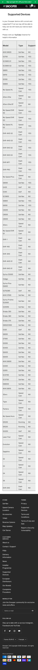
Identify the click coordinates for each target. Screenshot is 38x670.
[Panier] (30, 6)
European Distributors (7, 580)
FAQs (4, 551)
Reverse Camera (9, 522)
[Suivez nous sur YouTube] (19, 631)
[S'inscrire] (32, 610)
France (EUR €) (9, 639)
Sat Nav (5, 504)
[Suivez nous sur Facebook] (5, 631)
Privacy (24, 504)
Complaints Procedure (7, 590)
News (5, 561)
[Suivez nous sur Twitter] (9, 631)
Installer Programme (7, 566)
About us (6, 542)
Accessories (7, 514)
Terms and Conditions (25, 515)
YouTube (17, 35)
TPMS (5, 518)
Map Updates (7, 526)
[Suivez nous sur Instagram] (14, 631)
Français (21, 639)
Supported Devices (25, 508)
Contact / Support (9, 547)
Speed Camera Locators (8, 508)
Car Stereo (7, 530)
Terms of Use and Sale (27, 522)
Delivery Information (7, 555)
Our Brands (7, 585)
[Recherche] (27, 6)
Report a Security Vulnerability (27, 529)
